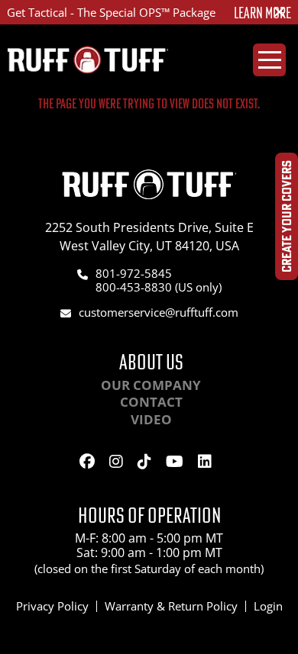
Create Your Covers (286, 216)
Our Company (151, 385)
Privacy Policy (52, 606)
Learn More (262, 13)
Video (151, 419)
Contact (151, 402)
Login (268, 606)
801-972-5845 (134, 273)
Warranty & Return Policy (171, 606)
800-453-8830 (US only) (159, 287)
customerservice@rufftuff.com (158, 312)
